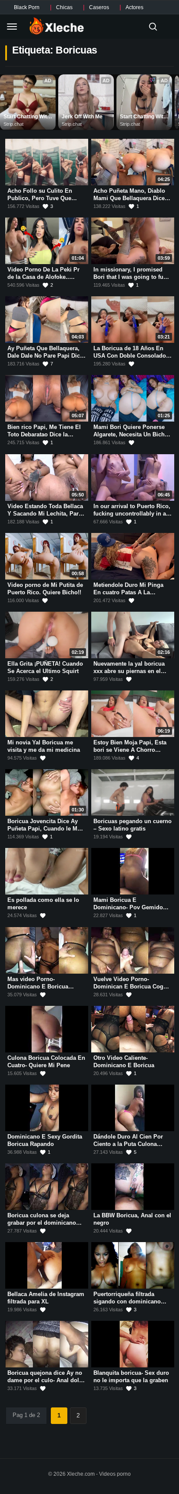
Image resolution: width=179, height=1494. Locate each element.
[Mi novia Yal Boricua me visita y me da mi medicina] (46, 713)
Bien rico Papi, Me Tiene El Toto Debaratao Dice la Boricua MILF (44, 434)
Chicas (64, 7)
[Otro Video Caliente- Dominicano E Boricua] (132, 1029)
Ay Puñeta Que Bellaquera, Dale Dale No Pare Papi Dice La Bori (45, 355)
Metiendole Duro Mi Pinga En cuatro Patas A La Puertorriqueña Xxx (128, 592)
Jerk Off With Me (82, 117)
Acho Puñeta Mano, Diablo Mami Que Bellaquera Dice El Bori (129, 198)
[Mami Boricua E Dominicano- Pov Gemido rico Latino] (132, 871)
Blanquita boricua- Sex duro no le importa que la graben (131, 1377)
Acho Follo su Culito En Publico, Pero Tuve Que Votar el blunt (39, 198)
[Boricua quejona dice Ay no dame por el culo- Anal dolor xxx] (46, 1344)
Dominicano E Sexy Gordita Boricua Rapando (44, 1140)
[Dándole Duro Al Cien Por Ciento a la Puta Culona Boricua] (132, 1108)
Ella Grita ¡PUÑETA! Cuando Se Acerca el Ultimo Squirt (45, 667)
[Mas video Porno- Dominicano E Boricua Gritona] (46, 950)
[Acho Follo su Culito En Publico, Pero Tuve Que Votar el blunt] (46, 162)
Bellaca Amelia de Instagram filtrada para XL (45, 1298)
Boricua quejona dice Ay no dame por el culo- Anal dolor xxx (46, 1380)
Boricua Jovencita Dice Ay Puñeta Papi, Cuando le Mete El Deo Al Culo (46, 828)
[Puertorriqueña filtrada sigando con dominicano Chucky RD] (132, 1265)
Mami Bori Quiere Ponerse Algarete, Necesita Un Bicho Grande (130, 434)
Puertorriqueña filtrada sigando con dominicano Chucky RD (127, 1301)
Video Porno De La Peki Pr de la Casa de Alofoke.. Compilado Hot (43, 276)
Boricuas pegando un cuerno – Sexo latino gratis (132, 825)
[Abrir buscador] (152, 26)
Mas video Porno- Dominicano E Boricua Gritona (37, 986)
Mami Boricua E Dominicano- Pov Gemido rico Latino (128, 907)
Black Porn (27, 7)
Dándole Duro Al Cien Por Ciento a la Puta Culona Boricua (128, 1143)
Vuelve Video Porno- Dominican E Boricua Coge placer (129, 986)
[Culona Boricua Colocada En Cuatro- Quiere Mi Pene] (46, 1029)
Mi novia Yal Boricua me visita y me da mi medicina (43, 746)
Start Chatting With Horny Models (27, 117)
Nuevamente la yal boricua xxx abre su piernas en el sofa (129, 670)
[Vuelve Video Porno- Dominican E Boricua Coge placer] (132, 950)
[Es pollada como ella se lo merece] (46, 871)
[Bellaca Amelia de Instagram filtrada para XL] (46, 1265)
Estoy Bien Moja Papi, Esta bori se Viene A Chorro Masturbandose (129, 749)
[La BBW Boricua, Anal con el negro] (132, 1186)
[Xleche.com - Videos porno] (57, 26)
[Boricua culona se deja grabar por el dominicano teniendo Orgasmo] (46, 1186)
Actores (134, 7)
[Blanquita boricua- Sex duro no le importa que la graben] (132, 1344)
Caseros (99, 7)
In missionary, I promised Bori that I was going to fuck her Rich (131, 276)
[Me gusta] (131, 364)
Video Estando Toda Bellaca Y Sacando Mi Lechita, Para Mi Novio (45, 513)
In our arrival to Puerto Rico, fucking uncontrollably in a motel (131, 513)
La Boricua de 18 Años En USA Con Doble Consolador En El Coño (130, 355)
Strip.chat (13, 124)
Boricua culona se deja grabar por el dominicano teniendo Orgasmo (41, 1222)
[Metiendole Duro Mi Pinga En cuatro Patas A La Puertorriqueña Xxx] (132, 556)
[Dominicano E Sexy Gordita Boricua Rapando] (46, 1108)
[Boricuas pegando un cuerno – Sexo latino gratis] (132, 792)
